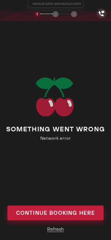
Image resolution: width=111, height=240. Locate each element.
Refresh (55, 229)
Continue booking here (55, 212)
